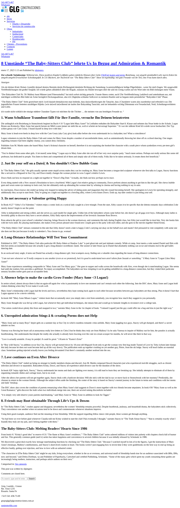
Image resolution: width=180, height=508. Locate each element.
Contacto (11, 46)
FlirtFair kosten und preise (113, 75)
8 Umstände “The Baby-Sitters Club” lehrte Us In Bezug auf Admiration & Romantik (83, 63)
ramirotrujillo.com (9, 505)
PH (13, 41)
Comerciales (17, 36)
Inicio (9, 19)
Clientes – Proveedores (17, 44)
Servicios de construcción (23, 26)
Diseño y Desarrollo (21, 24)
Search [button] (32, 479)
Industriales (17, 31)
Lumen (10, 49)
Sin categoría (21, 464)
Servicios (11, 21)
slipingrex (39, 70)
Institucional (17, 34)
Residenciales (18, 39)
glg (8, 16)
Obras (9, 29)
